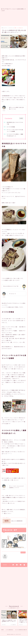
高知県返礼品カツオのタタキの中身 (15, 123)
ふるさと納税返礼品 (19, 27)
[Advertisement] (14, 19)
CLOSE (21, 118)
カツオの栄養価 (11, 127)
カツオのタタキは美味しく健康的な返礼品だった (15, 135)
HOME (2, 629)
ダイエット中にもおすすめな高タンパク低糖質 (15, 130)
